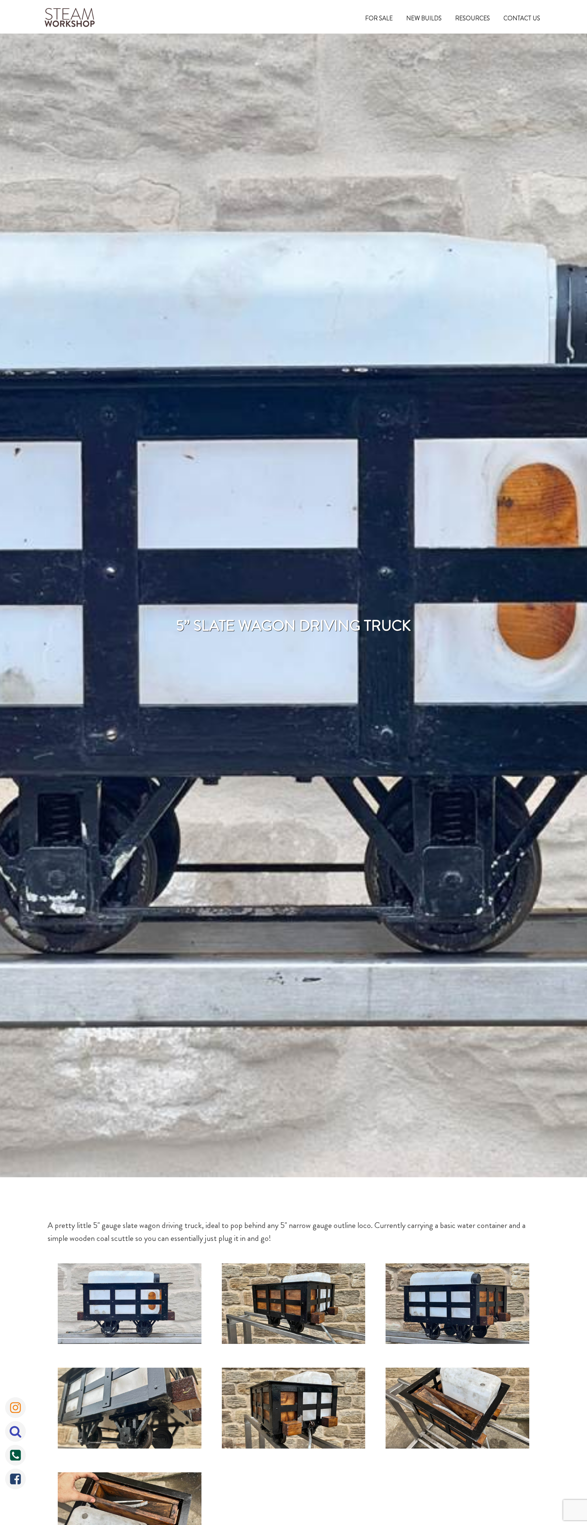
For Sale (379, 18)
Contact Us (521, 18)
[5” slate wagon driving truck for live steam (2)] (294, 1410)
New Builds (424, 18)
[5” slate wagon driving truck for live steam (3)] (457, 1305)
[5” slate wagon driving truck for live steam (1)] (294, 1305)
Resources (472, 18)
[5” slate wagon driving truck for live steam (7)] (129, 1410)
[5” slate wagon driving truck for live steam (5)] (457, 1410)
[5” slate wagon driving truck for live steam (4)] (129, 1305)
